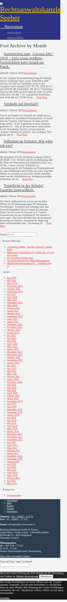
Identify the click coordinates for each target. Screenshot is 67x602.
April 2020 (12, 393)
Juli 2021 (11, 365)
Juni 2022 (11, 338)
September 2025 (15, 291)
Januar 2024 (13, 311)
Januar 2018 (13, 431)
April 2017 (12, 445)
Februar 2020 (13, 396)
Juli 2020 (11, 385)
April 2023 (12, 319)
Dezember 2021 (14, 352)
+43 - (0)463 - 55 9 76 (21, 516)
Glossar (10, 508)
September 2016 (15, 459)
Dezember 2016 (14, 456)
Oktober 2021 (13, 357)
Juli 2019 (11, 404)
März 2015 (12, 483)
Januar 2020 (13, 398)
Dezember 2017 (14, 434)
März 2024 (12, 305)
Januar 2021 (13, 379)
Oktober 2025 (13, 289)
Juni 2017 (11, 442)
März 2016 (12, 475)
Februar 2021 (13, 376)
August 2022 (13, 332)
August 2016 (13, 461)
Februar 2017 (13, 450)
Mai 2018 (11, 423)
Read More (41, 97)
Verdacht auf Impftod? (21, 104)
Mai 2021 (11, 371)
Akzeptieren (46, 576)
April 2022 (12, 343)
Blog (9, 503)
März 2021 (12, 374)
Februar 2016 (13, 478)
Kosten (10, 506)
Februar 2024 (13, 308)
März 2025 (12, 300)
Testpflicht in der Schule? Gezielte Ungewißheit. (21, 187)
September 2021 (15, 360)
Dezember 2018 (14, 409)
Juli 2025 (11, 294)
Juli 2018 (11, 417)
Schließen (4, 598)
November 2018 (15, 412)
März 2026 (12, 283)
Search (3, 234)
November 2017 (15, 437)
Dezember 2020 (14, 382)
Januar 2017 (13, 453)
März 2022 (12, 346)
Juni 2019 (11, 407)
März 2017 (12, 448)
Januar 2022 (13, 349)
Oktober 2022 (13, 330)
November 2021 (15, 354)
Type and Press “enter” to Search (16, 561)
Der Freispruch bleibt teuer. (20, 258)
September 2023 (15, 316)
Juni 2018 (11, 420)
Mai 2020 (11, 390)
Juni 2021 (11, 368)
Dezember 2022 (14, 324)
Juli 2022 (11, 335)
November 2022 (15, 327)
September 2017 (15, 439)
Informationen (30, 73)
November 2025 (15, 286)
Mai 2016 (11, 470)
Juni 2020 (11, 387)
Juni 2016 (11, 467)
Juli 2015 (11, 481)
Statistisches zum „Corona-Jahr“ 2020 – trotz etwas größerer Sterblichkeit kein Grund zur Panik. (26, 60)
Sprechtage (12, 500)
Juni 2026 (11, 278)
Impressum (12, 511)
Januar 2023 (13, 322)
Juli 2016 (11, 464)
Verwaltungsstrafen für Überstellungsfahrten (28, 260)
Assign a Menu (14, 33)
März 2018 (12, 428)
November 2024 (15, 302)
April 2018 (12, 426)
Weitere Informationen (27, 576)
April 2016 (12, 472)
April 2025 (12, 297)
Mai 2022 (11, 341)
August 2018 (13, 415)
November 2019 (15, 401)
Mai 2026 (11, 280)
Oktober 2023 (13, 313)
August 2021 (13, 363)
